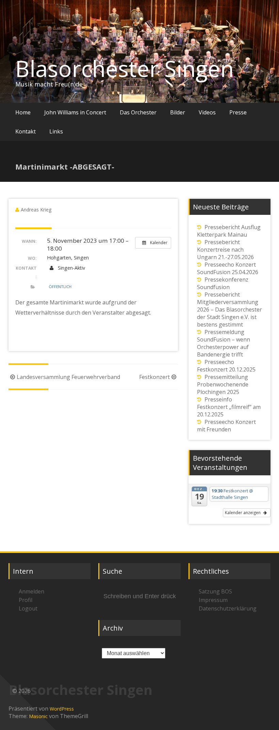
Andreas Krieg (36, 209)
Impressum (213, 600)
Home (23, 112)
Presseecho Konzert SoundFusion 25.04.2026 (227, 268)
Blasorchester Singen (124, 68)
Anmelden (31, 591)
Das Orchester (138, 112)
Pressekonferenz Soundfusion (222, 283)
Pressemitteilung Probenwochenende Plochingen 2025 (222, 384)
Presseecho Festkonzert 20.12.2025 (226, 365)
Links (56, 131)
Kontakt (25, 131)
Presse (238, 112)
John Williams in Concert (75, 112)
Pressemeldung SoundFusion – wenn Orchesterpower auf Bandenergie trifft (223, 343)
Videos (207, 112)
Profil (25, 600)
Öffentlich (60, 286)
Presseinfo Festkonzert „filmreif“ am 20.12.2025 (229, 407)
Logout (28, 608)
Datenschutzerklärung (228, 608)
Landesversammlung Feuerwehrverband (68, 377)
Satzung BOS (215, 591)
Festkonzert (154, 377)
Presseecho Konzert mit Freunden (226, 425)
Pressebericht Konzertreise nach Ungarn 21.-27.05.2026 (225, 249)
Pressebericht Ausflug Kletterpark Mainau (229, 230)
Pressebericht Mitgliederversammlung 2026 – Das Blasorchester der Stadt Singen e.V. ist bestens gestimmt (229, 309)
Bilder (177, 112)
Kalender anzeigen (243, 512)
